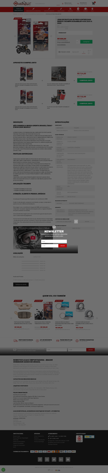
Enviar (62, 245)
